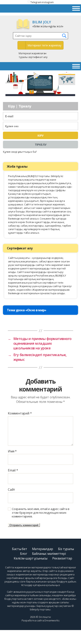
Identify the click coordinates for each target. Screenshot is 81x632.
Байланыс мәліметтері (49, 553)
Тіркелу (40, 144)
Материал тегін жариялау (44, 45)
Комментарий (20, 413)
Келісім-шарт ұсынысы (30, 558)
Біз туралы (66, 549)
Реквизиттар (62, 558)
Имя (12, 451)
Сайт (11, 489)
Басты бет (19, 549)
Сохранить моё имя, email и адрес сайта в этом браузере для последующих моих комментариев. (40, 512)
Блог (23, 553)
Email (13, 470)
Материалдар (42, 549)
